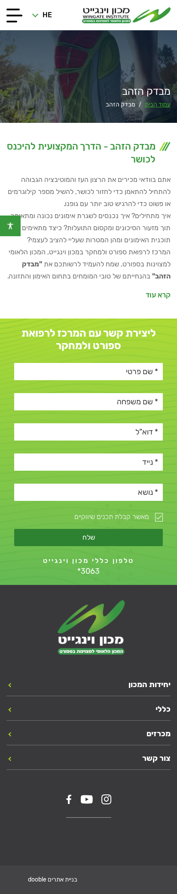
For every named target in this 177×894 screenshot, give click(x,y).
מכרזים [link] (158, 733)
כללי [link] (163, 709)
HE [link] (47, 15)
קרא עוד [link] (158, 295)
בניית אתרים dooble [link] (52, 879)
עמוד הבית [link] (158, 104)
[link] (10, 226)
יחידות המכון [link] (149, 684)
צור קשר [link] (156, 758)
